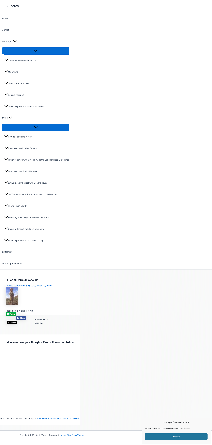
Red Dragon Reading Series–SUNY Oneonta (28, 217)
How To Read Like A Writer (20, 136)
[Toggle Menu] (35, 50)
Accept (176, 436)
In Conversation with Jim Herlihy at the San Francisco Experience (38, 160)
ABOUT (5, 30)
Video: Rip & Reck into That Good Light (26, 240)
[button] (15, 41)
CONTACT (7, 252)
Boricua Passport (16, 95)
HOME (5, 18)
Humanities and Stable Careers (22, 148)
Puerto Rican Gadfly (17, 206)
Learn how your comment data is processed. (58, 418)
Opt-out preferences (12, 263)
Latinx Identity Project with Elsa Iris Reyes (27, 183)
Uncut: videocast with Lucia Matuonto (26, 229)
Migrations (13, 72)
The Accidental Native (18, 83)
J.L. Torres (11, 6)
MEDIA (5, 118)
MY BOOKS (7, 41)
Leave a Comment (16, 285)
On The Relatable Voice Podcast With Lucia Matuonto (33, 194)
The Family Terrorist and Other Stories (26, 106)
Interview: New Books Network (22, 171)
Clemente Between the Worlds (22, 60)
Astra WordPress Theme (72, 435)
